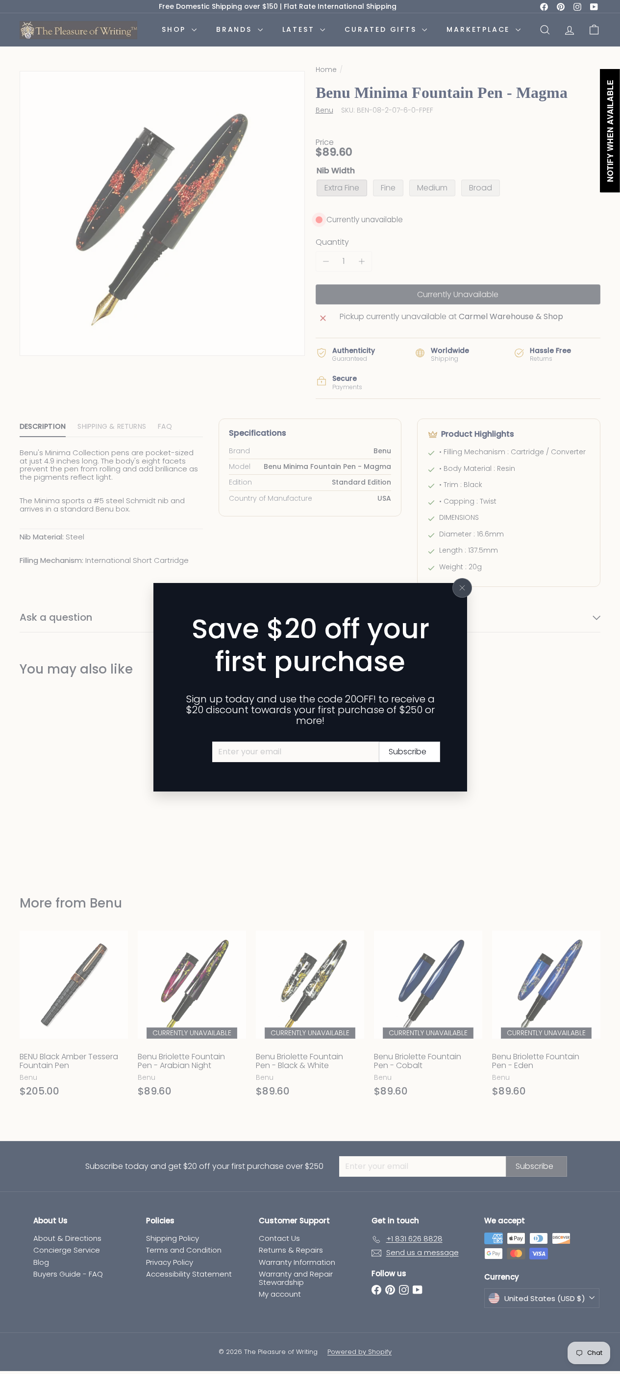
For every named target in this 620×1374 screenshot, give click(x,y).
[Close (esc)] (462, 588)
